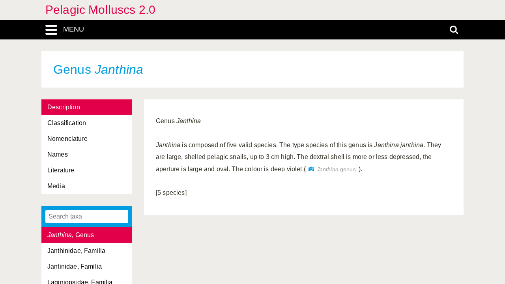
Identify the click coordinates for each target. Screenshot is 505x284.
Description (63, 107)
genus (336, 169)
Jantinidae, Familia (74, 266)
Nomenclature (67, 138)
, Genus (70, 235)
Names (57, 154)
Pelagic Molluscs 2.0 (100, 9)
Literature (61, 170)
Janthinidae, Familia (76, 250)
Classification (66, 123)
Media (56, 186)
